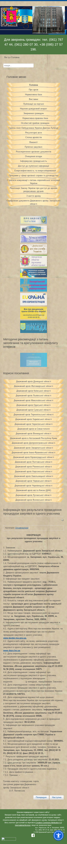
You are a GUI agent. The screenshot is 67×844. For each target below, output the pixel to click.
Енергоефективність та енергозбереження (35, 170)
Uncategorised (21, 528)
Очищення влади (33, 156)
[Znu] (33, 291)
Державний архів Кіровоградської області (33, 457)
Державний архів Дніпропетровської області (33, 443)
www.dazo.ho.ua (11, 650)
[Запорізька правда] (33, 332)
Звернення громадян (33, 113)
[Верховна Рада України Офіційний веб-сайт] (33, 233)
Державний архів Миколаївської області (33, 400)
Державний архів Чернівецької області (33, 485)
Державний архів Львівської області (33, 395)
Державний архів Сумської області (33, 410)
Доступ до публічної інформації (33, 166)
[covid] (33, 318)
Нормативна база (33, 94)
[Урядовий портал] (33, 242)
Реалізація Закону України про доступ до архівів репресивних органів (33, 189)
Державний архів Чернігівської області (34, 424)
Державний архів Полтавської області (33, 462)
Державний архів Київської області (33, 391)
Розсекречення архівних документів (33, 151)
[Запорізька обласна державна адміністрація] (33, 266)
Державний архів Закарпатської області (33, 448)
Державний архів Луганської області (33, 495)
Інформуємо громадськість (33, 161)
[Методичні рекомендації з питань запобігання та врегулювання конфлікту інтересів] (33, 366)
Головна (33, 85)
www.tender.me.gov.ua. (15, 638)
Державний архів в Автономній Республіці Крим (33, 438)
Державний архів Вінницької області (33, 433)
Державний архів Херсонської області (33, 471)
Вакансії (33, 142)
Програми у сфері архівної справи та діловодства (33, 175)
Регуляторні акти (33, 132)
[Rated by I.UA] (9, 840)
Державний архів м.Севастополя (33, 429)
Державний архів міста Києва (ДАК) (33, 490)
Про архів (33, 89)
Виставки (33, 99)
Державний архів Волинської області (33, 500)
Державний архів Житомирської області (33, 386)
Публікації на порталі (33, 104)
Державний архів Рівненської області (33, 466)
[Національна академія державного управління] (33, 276)
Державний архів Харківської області (33, 419)
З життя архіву (33, 196)
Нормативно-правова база (35, 118)
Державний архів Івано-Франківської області (33, 452)
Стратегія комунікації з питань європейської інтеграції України (33, 182)
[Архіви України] (33, 253)
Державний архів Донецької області (33, 381)
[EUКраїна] (33, 304)
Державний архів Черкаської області (34, 481)
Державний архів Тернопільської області (34, 414)
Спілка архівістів (33, 137)
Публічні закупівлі (33, 147)
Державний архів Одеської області (33, 405)
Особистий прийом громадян (35, 123)
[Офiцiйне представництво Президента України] (33, 223)
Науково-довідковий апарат (33, 108)
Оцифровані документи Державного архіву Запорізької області (33, 202)
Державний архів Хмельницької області (33, 476)
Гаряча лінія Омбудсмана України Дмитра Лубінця (33, 128)
